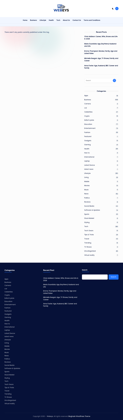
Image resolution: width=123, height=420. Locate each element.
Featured (87, 136)
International (89, 157)
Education (88, 124)
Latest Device (89, 165)
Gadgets (87, 141)
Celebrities (88, 112)
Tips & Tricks (89, 235)
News (86, 194)
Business (87, 100)
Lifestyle (87, 173)
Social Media (89, 206)
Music (86, 190)
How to (87, 153)
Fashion (87, 132)
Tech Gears (88, 231)
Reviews (87, 202)
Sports (86, 214)
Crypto (87, 116)
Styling (87, 222)
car (85, 108)
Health (86, 149)
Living (86, 177)
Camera (87, 104)
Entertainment (89, 128)
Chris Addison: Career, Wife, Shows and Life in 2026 (101, 37)
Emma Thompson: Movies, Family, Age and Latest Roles (100, 52)
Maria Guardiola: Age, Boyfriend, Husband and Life (100, 45)
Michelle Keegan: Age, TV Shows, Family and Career (101, 59)
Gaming (87, 145)
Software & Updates (92, 210)
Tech (86, 226)
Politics (87, 198)
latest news (88, 169)
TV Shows (88, 247)
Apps (86, 95)
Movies (87, 185)
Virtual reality (89, 255)
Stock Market (89, 218)
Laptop (87, 161)
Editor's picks (89, 120)
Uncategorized (90, 251)
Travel (86, 239)
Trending (87, 243)
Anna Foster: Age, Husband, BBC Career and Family (101, 67)
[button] (114, 80)
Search (84, 270)
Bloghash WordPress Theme (79, 416)
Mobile (86, 181)
